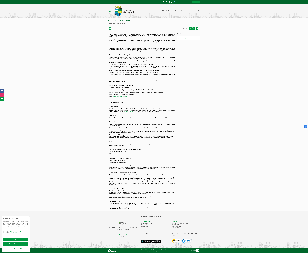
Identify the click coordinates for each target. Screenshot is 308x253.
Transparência (134, 2)
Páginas (114, 20)
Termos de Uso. (13, 232)
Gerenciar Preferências (16, 248)
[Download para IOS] (156, 242)
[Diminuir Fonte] (163, 2)
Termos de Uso (148, 251)
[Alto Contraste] (170, 2)
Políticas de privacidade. (15, 231)
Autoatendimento (180, 11)
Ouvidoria (120, 2)
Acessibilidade (180, 2)
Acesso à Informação (193, 11)
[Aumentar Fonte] (160, 2)
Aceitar (15, 239)
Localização (176, 221)
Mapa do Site (187, 2)
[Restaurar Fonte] (167, 2)
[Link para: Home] (109, 20)
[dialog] (16, 234)
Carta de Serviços (112, 2)
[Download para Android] (146, 242)
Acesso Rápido (145, 221)
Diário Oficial (127, 2)
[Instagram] (2, 95)
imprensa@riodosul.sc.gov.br (148, 233)
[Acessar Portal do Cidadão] (123, 11)
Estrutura (171, 11)
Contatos (144, 232)
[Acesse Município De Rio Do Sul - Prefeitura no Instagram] (124, 236)
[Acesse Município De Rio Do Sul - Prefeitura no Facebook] (121, 236)
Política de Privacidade (158, 251)
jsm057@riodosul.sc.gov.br (120, 96)
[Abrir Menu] (109, 11)
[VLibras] (172, 2)
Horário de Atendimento (179, 232)
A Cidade (164, 11)
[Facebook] (2, 91)
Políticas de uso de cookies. (16, 230)
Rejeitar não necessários (15, 244)
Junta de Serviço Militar (124, 20)
